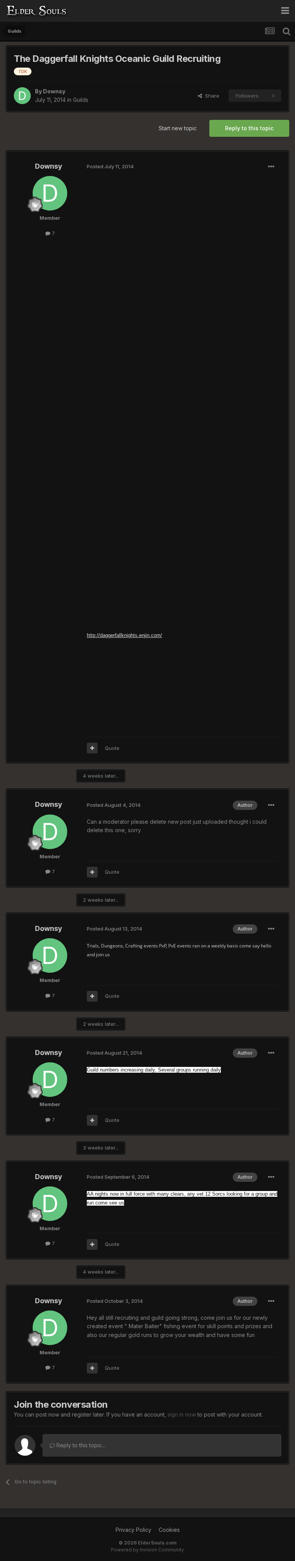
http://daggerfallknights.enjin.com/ (124, 635)
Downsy (54, 91)
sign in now (181, 1414)
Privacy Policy (133, 1529)
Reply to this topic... (80, 1445)
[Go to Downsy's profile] (22, 95)
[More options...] (271, 166)
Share (210, 96)
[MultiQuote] (92, 748)
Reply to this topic (249, 128)
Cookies (169, 1529)
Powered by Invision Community (147, 1550)
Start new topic (178, 128)
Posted (110, 166)
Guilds (80, 99)
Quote (112, 748)
